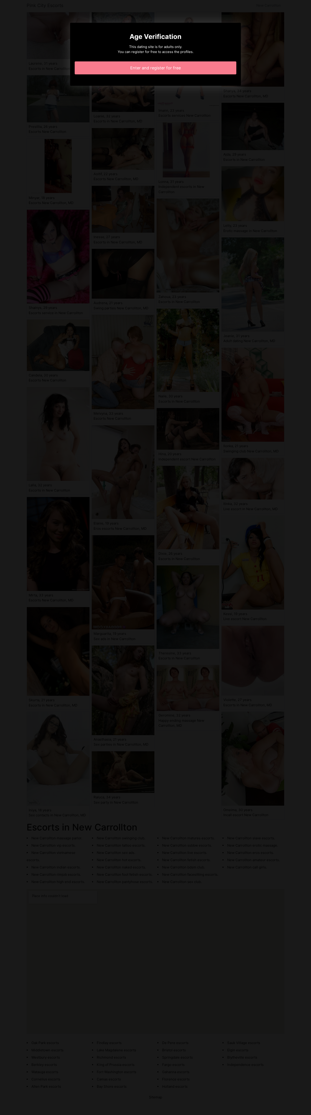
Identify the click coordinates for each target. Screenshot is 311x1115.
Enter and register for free (155, 68)
